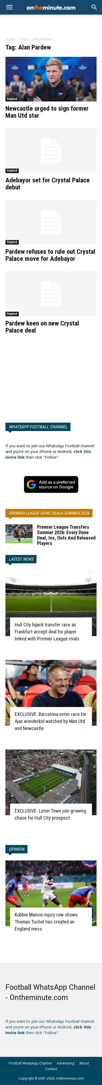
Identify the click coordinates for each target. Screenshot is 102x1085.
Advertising (65, 1063)
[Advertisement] (51, 24)
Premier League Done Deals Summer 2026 (49, 513)
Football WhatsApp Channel (30, 1063)
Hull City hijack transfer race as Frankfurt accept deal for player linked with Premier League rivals (47, 632)
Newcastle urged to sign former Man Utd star (47, 112)
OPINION (16, 849)
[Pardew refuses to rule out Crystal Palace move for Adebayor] (51, 222)
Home (10, 39)
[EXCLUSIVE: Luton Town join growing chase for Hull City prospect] (51, 782)
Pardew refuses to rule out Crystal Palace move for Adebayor (50, 255)
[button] (94, 7)
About (84, 1063)
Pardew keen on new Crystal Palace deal (42, 327)
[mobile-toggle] (9, 7)
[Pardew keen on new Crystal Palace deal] (51, 293)
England (12, 98)
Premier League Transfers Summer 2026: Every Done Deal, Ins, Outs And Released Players (66, 535)
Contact (51, 1069)
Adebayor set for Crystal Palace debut (47, 183)
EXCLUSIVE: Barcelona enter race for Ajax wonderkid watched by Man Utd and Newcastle (50, 721)
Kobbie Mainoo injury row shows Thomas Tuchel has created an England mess (46, 922)
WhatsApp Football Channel (38, 426)
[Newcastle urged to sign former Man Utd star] (51, 79)
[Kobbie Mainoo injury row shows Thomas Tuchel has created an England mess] (51, 893)
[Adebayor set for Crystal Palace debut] (51, 150)
